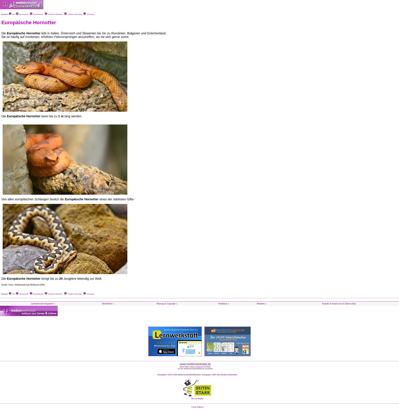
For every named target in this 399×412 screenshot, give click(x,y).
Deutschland (23, 14)
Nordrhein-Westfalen (55, 14)
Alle (13, 14)
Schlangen (90, 14)
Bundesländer (37, 14)
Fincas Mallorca (197, 407)
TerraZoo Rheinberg (74, 14)
